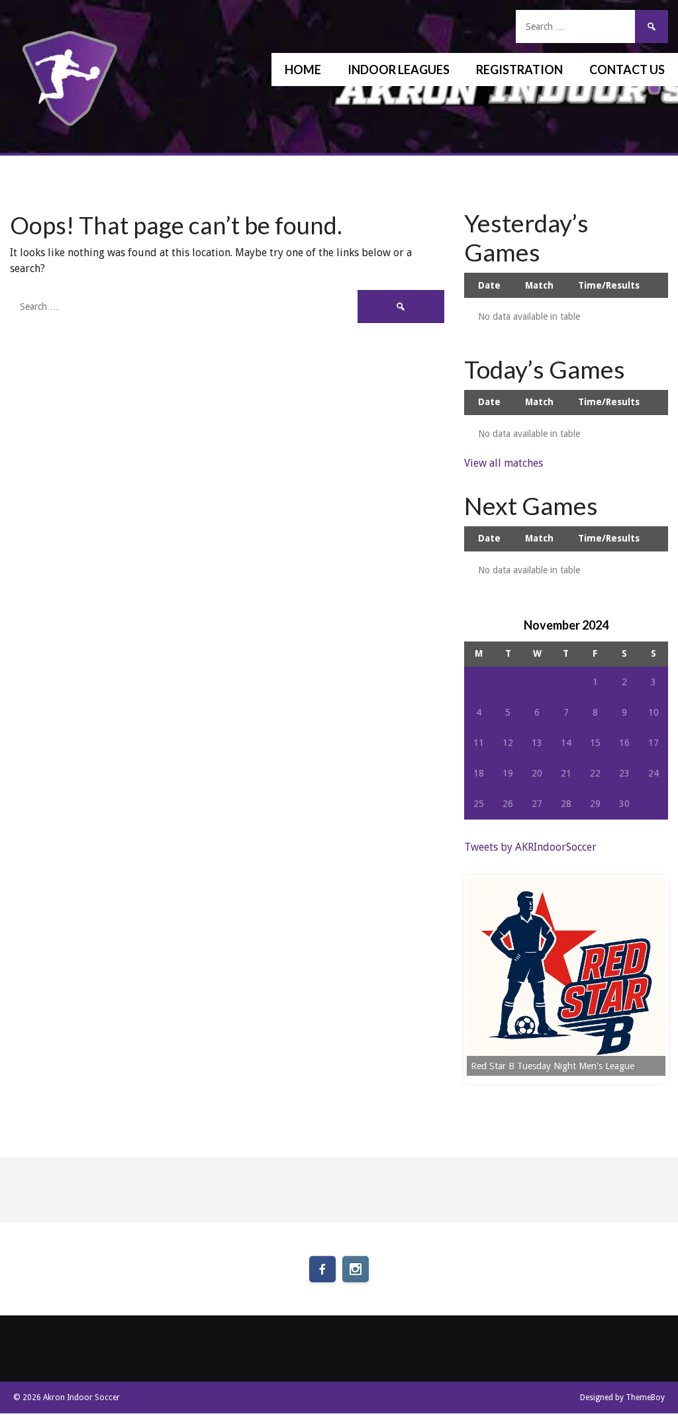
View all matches (503, 463)
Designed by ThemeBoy (622, 1397)
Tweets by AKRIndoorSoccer (530, 847)
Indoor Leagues (399, 69)
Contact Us (627, 69)
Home (303, 69)
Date (489, 285)
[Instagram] (355, 1269)
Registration (519, 69)
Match (539, 285)
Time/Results (609, 285)
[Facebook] (322, 1269)
